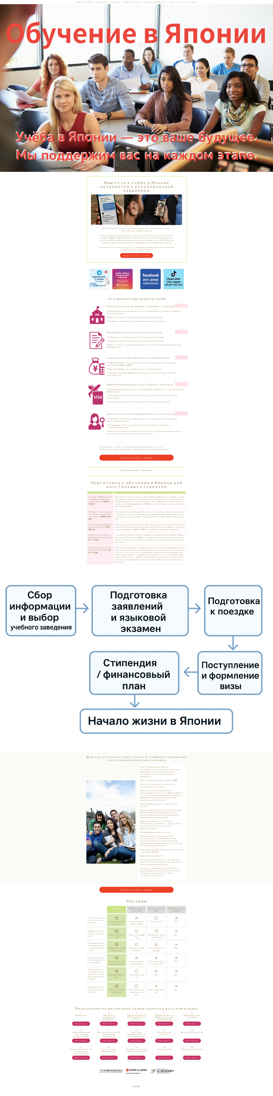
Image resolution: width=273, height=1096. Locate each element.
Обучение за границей (108, 2)
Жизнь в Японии (84, 2)
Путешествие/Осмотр (155, 2)
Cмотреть (81, 1023)
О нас (172, 2)
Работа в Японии (131, 2)
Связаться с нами (187, 2)
